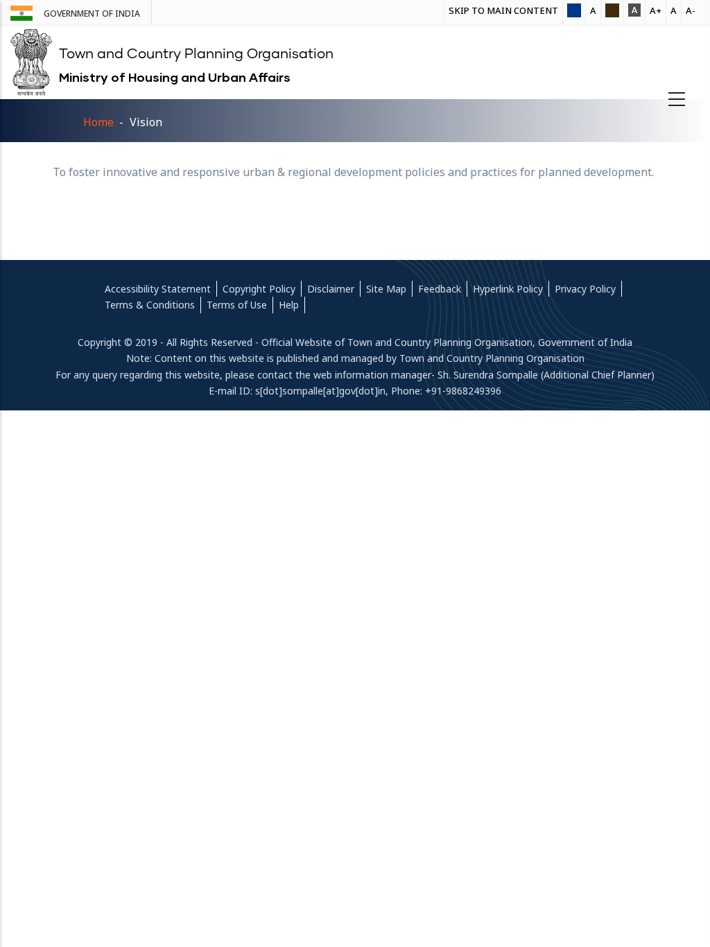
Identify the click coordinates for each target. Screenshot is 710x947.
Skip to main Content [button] (503, 10)
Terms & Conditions (150, 304)
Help (289, 304)
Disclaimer (330, 288)
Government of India (92, 14)
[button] (574, 11)
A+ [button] (655, 10)
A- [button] (690, 10)
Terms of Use (237, 304)
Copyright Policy (259, 288)
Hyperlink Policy (508, 288)
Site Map (386, 288)
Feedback (439, 288)
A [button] (593, 10)
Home (98, 122)
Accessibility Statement (158, 288)
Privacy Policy (585, 288)
